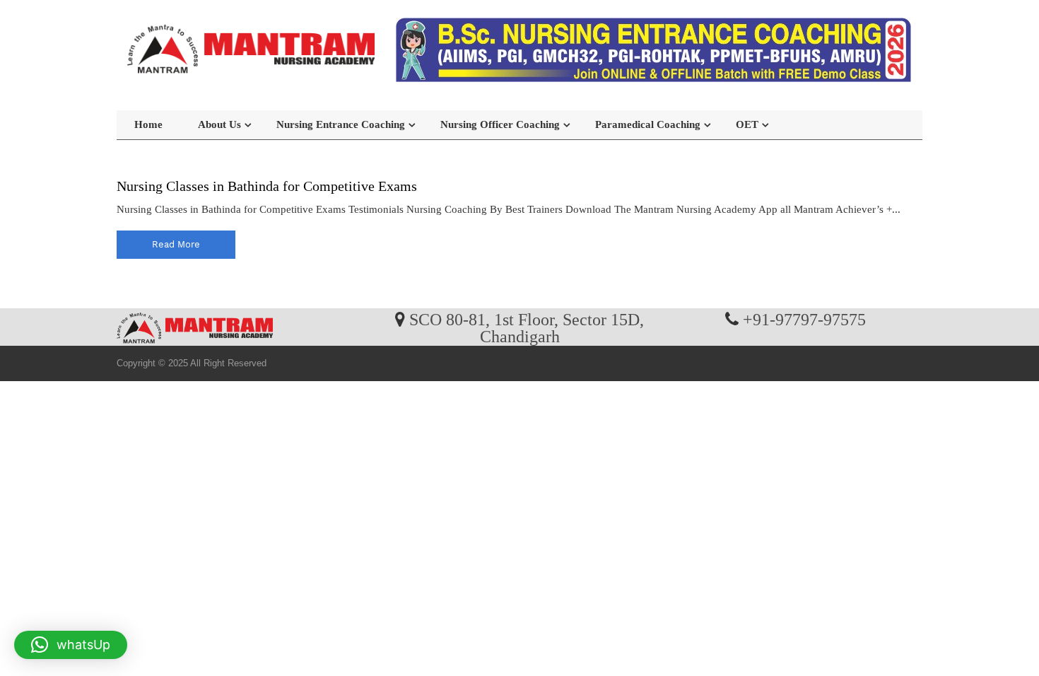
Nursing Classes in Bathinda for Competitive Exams (267, 186)
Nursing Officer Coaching (500, 124)
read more (176, 244)
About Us (219, 124)
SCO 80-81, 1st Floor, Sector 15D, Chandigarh (526, 327)
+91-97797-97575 (804, 318)
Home (148, 124)
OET (747, 124)
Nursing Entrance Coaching (340, 124)
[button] (70, 645)
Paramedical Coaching (647, 124)
